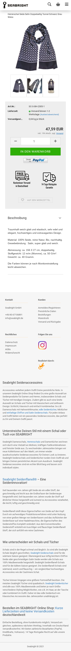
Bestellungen (44, 314)
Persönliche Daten (47, 311)
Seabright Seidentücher (56, 583)
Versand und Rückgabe (49, 321)
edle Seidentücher (47, 409)
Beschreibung (17, 218)
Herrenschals (33, 441)
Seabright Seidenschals (42, 553)
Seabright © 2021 (35, 646)
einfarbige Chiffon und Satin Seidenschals (27, 412)
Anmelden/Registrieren (49, 307)
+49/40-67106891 (13, 314)
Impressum (10, 345)
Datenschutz (11, 342)
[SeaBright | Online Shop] (14, 5)
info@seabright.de (14, 318)
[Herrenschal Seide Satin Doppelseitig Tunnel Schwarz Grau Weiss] (36, 47)
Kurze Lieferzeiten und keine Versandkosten (33, 609)
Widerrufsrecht (12, 352)
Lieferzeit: (13, 111)
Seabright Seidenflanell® (20, 479)
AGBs (8, 349)
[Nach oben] (61, 646)
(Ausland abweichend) (49, 114)
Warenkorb (43, 318)
